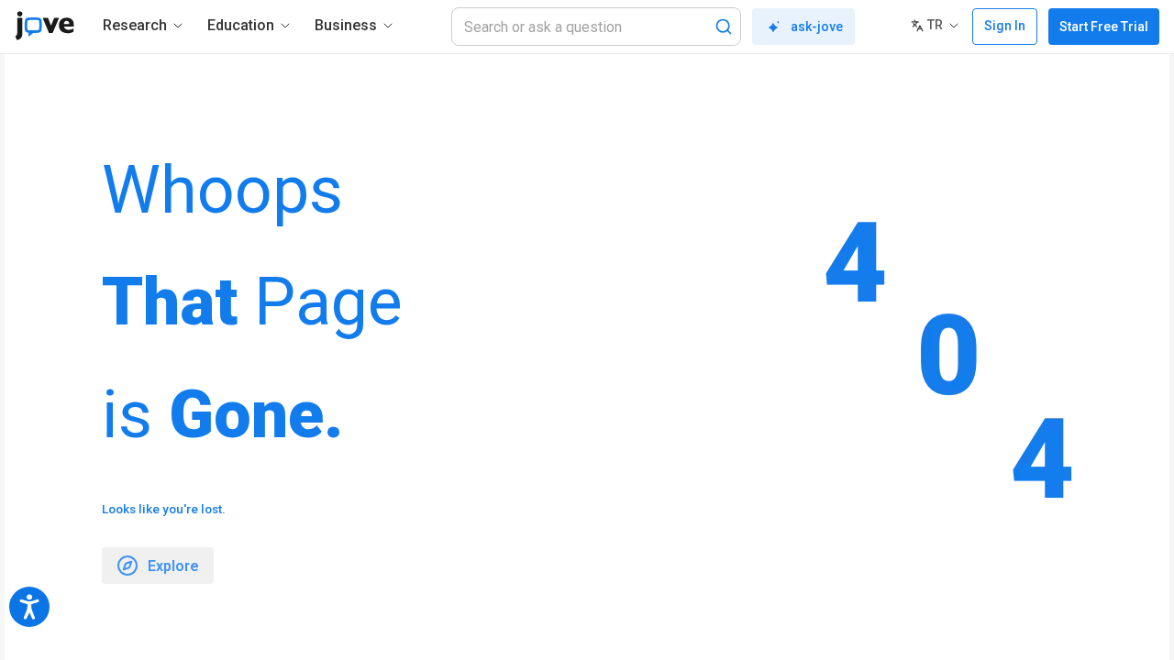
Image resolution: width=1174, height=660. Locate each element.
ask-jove (817, 26)
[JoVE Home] (44, 25)
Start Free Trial (1103, 26)
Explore (173, 566)
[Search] (723, 26)
